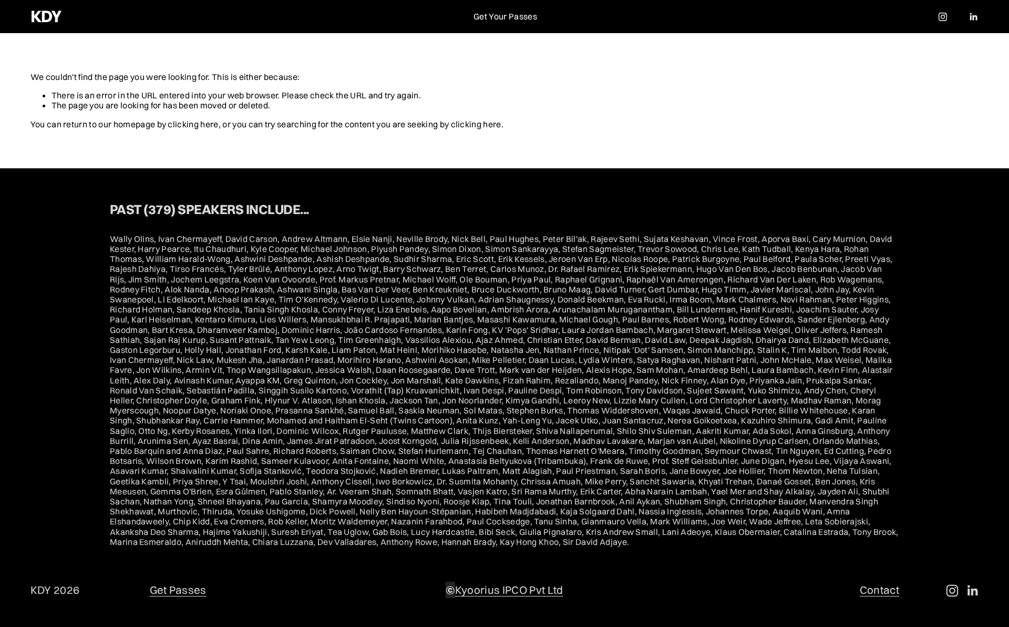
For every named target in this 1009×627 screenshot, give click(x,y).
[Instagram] (943, 17)
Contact (879, 590)
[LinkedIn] (973, 17)
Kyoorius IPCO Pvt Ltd (509, 590)
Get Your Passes (505, 16)
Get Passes (178, 590)
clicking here (193, 124)
